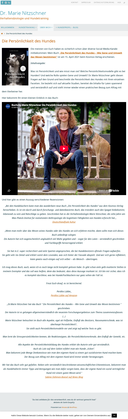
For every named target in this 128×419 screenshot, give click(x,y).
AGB (119, 2)
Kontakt (74, 2)
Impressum (86, 2)
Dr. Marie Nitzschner (23, 13)
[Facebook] (3, 3)
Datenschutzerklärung (104, 2)
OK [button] (114, 415)
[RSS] (9, 3)
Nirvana (64, 407)
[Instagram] (6, 3)
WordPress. (73, 407)
